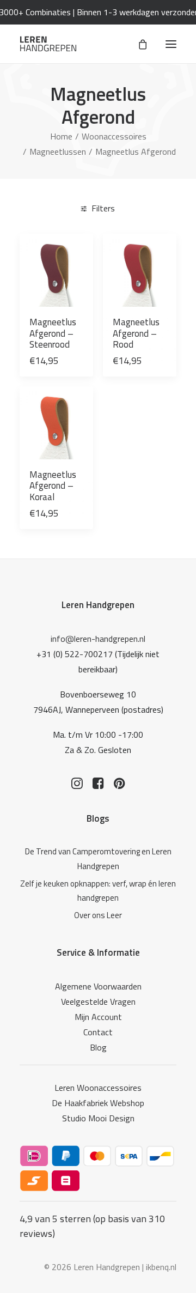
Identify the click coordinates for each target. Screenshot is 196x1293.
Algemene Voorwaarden (98, 986)
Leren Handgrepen (98, 605)
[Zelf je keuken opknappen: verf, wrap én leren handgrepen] (98, 891)
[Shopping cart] (138, 44)
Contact (98, 1032)
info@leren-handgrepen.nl (98, 638)
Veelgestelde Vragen (98, 1001)
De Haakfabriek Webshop (98, 1102)
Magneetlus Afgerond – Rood (136, 333)
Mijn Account (98, 1016)
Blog (98, 1047)
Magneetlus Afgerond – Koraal (52, 486)
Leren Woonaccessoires (98, 1087)
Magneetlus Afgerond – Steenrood (52, 333)
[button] (171, 44)
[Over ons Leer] (98, 915)
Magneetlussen (57, 151)
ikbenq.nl (161, 1266)
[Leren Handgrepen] (48, 43)
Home (61, 136)
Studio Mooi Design (98, 1118)
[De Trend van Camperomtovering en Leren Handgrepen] (98, 859)
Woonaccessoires (114, 136)
